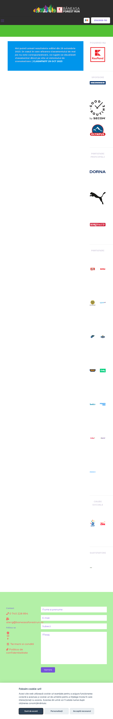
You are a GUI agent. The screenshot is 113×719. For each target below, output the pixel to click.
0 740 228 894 (18, 613)
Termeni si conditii (22, 644)
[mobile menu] (2, 20)
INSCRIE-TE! (100, 20)
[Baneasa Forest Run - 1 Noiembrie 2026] (56, 8)
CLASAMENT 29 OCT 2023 (47, 61)
